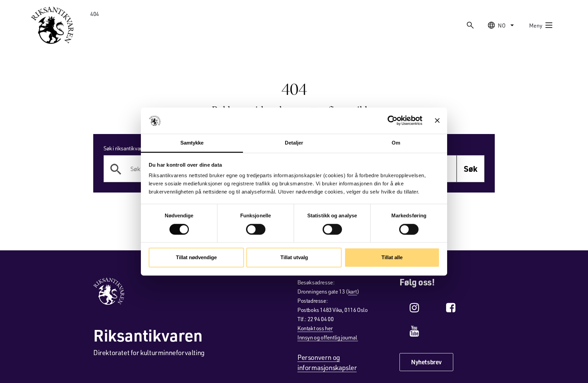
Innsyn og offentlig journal (327, 337)
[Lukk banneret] (437, 120)
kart (352, 291)
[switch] (255, 229)
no (502, 25)
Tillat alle (392, 257)
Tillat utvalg (294, 257)
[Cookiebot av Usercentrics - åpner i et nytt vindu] (392, 121)
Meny (535, 25)
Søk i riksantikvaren (125, 148)
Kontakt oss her (315, 328)
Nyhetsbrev (426, 362)
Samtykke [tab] (192, 143)
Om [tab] (396, 143)
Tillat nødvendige (196, 257)
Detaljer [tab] (294, 143)
